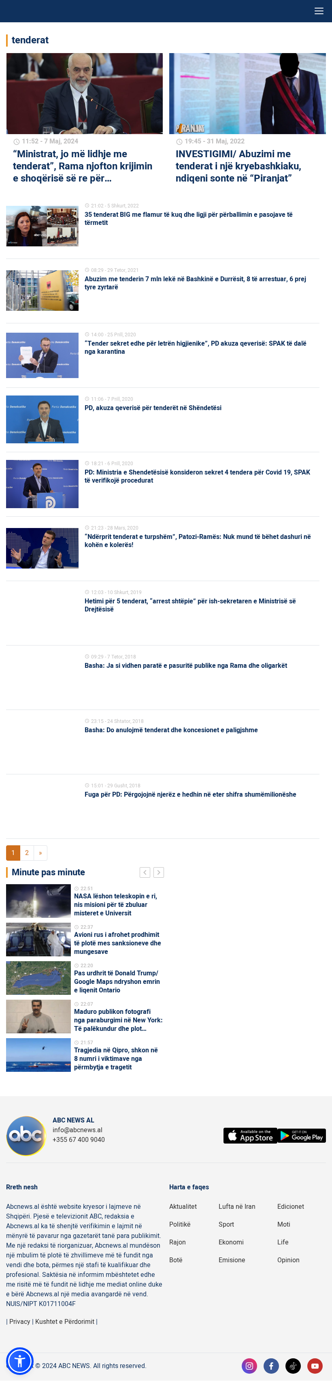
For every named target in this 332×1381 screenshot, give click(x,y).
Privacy (19, 1322)
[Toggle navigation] (319, 11)
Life (283, 1242)
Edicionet (290, 1207)
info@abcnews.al (77, 1130)
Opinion (288, 1260)
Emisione (232, 1260)
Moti (283, 1224)
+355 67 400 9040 (79, 1140)
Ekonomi (231, 1242)
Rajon (177, 1242)
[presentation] (146, 873)
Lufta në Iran (237, 1207)
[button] (20, 1361)
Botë (176, 1260)
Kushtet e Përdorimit (64, 1322)
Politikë (180, 1224)
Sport (226, 1224)
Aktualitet (183, 1207)
